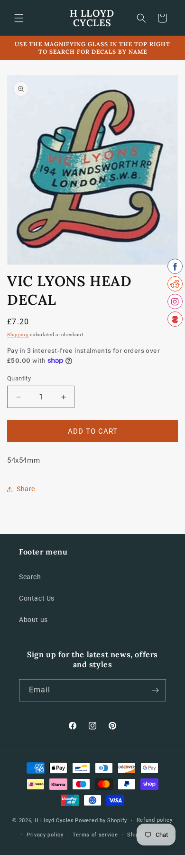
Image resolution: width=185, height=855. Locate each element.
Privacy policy (45, 835)
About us (33, 619)
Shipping (18, 334)
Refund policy (155, 820)
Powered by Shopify (101, 820)
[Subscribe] (155, 690)
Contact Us (37, 598)
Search (30, 577)
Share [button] (26, 489)
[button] (19, 18)
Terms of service (95, 835)
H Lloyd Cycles (54, 820)
